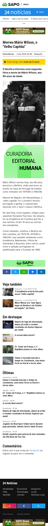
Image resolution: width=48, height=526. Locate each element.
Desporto (38, 54)
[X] (38, 506)
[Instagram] (9, 506)
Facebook (34, 450)
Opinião (6, 390)
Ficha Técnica (8, 514)
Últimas (8, 373)
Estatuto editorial (23, 514)
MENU (26, 4)
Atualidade (7, 377)
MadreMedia (8, 54)
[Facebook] (24, 506)
